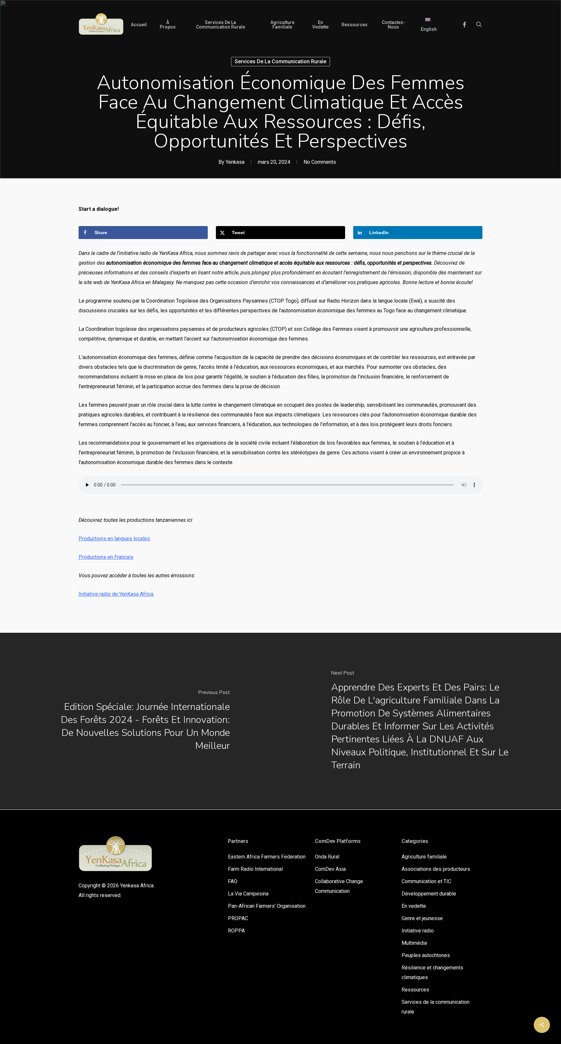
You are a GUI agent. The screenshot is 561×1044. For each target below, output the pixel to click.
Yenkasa (235, 162)
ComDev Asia (330, 869)
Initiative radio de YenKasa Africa (116, 594)
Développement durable (429, 894)
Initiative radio (418, 931)
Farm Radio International (255, 869)
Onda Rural (327, 857)
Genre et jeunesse (422, 918)
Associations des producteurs (436, 869)
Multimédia (414, 943)
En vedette (414, 906)
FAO (232, 881)
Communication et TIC (426, 881)
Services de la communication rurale (280, 61)
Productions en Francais (106, 557)
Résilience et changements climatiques (432, 972)
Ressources (415, 990)
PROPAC (238, 918)
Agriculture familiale (424, 857)
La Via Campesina (248, 894)
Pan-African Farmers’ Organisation (266, 906)
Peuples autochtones (426, 955)
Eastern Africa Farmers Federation (266, 857)
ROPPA (236, 931)
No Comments (320, 162)
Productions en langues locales (114, 538)
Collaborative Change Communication (339, 886)
